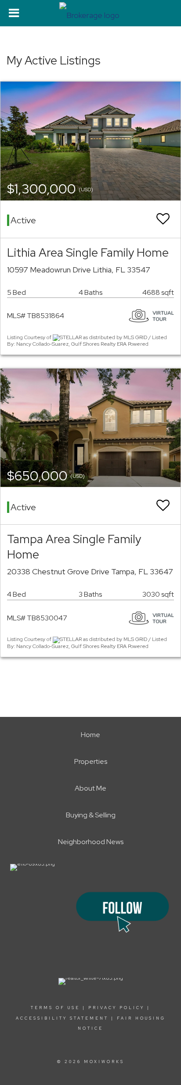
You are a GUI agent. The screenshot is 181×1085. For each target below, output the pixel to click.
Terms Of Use (55, 1007)
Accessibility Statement (62, 1018)
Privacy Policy (116, 1007)
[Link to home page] (90, 13)
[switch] (163, 219)
